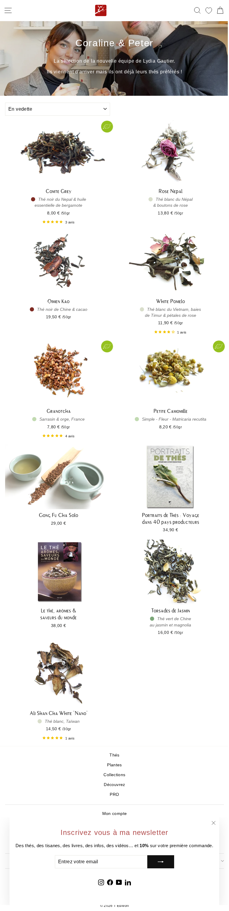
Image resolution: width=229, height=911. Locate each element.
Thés (114, 755)
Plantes (114, 765)
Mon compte (114, 813)
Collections (114, 775)
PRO (114, 794)
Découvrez (114, 784)
